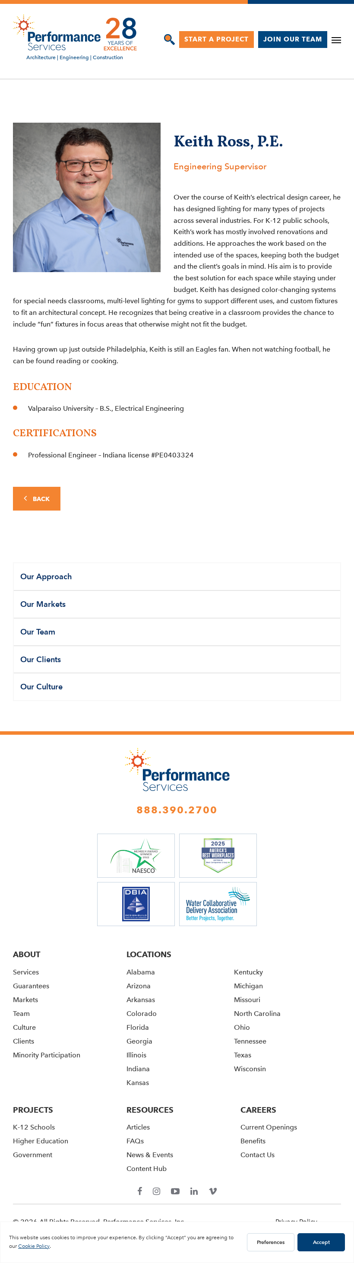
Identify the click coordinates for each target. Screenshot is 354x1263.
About (26, 954)
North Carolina (257, 1013)
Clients (23, 1041)
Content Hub (146, 1169)
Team (21, 1013)
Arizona (138, 986)
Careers (258, 1109)
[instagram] (156, 1192)
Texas (242, 1055)
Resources (150, 1109)
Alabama (140, 972)
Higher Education (40, 1141)
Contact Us (257, 1155)
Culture (24, 1027)
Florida (137, 1027)
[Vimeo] (213, 1192)
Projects (33, 1109)
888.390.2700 (177, 810)
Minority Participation (46, 1055)
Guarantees (31, 986)
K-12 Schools (34, 1127)
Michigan (248, 986)
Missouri (247, 1000)
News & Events (149, 1155)
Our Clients (40, 659)
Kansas (137, 1083)
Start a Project (216, 39)
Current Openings (268, 1127)
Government (32, 1155)
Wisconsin (250, 1069)
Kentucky (248, 972)
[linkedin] (194, 1192)
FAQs (135, 1141)
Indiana (138, 1069)
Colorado (141, 1013)
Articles (138, 1127)
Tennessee (250, 1041)
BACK (40, 498)
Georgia (139, 1041)
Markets (25, 1000)
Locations (148, 954)
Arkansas (140, 1000)
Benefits (253, 1141)
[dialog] (169, 39)
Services (26, 972)
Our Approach (46, 576)
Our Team (37, 631)
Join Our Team (292, 39)
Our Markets (43, 604)
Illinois (136, 1055)
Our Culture (41, 686)
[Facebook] (139, 1192)
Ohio (242, 1027)
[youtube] (175, 1192)
